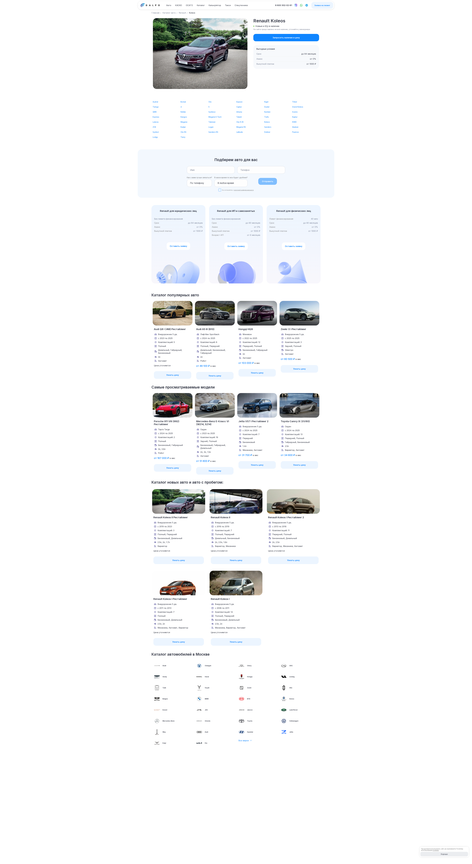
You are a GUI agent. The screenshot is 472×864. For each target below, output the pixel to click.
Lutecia (155, 122)
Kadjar (183, 127)
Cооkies (436, 850)
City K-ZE (240, 122)
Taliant (239, 117)
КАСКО (178, 5)
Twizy (183, 137)
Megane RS (241, 127)
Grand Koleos (297, 107)
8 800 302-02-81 (283, 5)
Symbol (156, 132)
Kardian (267, 112)
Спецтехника (241, 5)
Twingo (156, 107)
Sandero (267, 127)
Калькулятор (215, 5)
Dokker (267, 132)
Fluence (295, 132)
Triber (294, 102)
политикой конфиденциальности (244, 190)
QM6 (155, 112)
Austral (155, 102)
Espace (239, 102)
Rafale (183, 112)
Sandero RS (213, 132)
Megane (184, 122)
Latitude (239, 132)
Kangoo (184, 117)
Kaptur (294, 117)
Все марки (243, 740)
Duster (267, 107)
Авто (168, 5)
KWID (294, 122)
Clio (210, 102)
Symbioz (211, 112)
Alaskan (295, 127)
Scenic (295, 112)
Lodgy (155, 137)
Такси (228, 5)
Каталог (201, 5)
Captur (239, 107)
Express (156, 117)
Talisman (211, 122)
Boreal (183, 102)
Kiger (266, 102)
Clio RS (183, 132)
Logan (211, 127)
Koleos (267, 122)
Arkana (239, 112)
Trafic (266, 117)
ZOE (154, 127)
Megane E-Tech (214, 117)
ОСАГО (189, 5)
